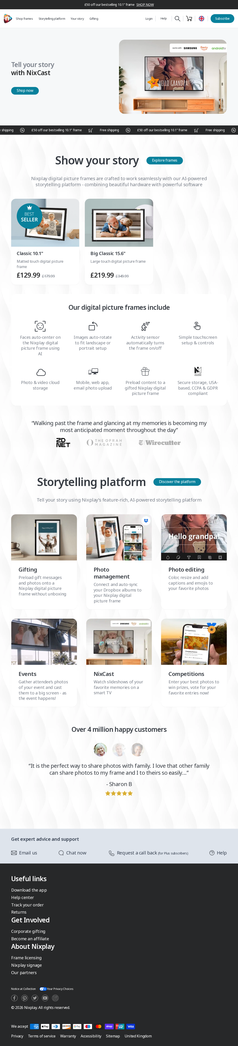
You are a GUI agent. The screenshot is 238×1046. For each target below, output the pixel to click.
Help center (22, 897)
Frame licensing (26, 957)
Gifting (93, 18)
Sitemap (113, 1036)
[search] (177, 18)
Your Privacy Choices (60, 989)
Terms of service (42, 1036)
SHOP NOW (145, 4)
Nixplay (30, 1007)
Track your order (27, 905)
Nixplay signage (26, 965)
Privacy (17, 1036)
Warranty (68, 1036)
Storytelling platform (52, 18)
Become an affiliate (30, 938)
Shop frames (24, 18)
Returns (18, 912)
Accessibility (91, 1036)
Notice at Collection (23, 989)
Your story (77, 18)
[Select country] (201, 18)
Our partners (24, 972)
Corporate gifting (28, 931)
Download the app (29, 890)
